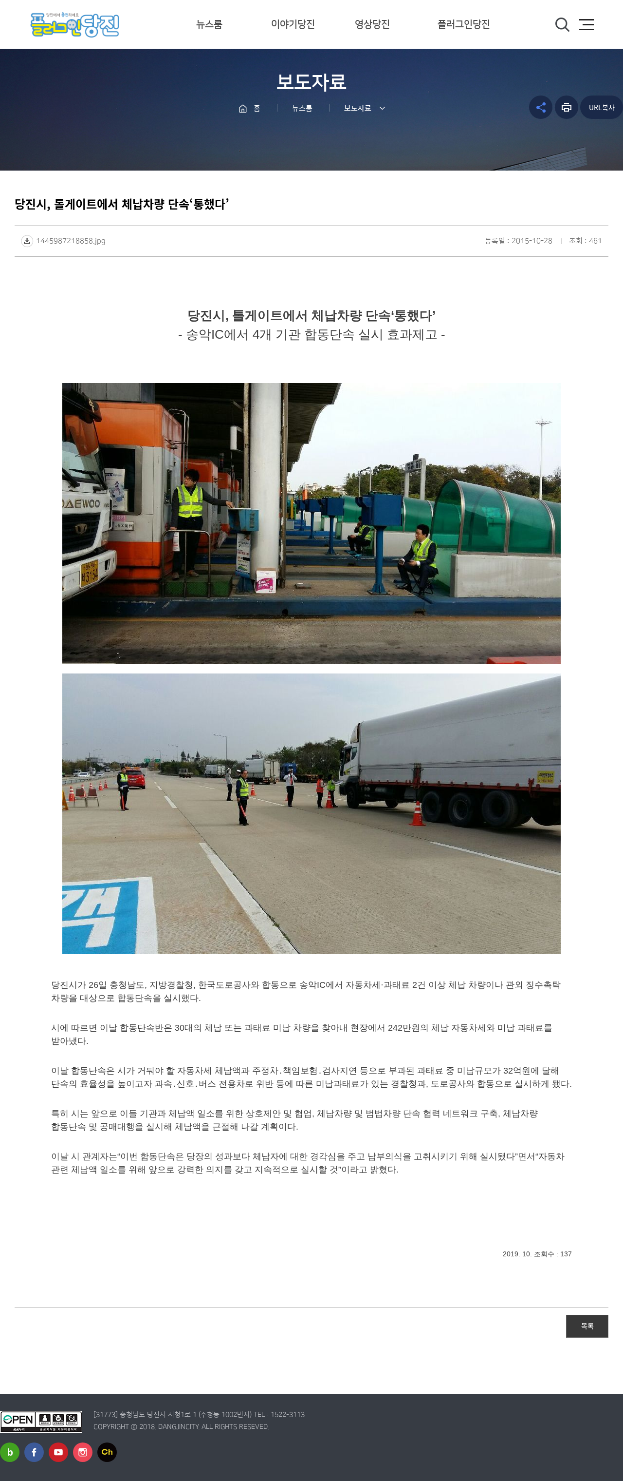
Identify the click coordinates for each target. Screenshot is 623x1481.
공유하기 (540, 107)
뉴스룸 (209, 24)
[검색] (562, 25)
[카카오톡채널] (107, 1452)
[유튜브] (58, 1452)
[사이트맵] (586, 25)
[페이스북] (34, 1452)
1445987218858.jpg (71, 241)
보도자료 (357, 108)
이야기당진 (293, 24)
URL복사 (602, 107)
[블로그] (9, 1452)
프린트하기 (566, 107)
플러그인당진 (464, 24)
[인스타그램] (82, 1452)
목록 (587, 1325)
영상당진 (372, 24)
